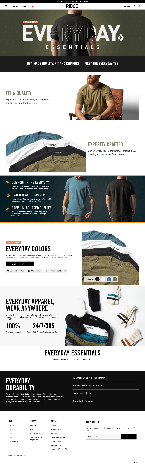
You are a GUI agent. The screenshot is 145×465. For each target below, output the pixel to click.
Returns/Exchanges (58, 437)
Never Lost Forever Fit (59, 449)
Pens (10, 437)
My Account (55, 433)
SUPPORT (127, 6)
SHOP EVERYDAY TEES (20, 264)
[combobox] (138, 463)
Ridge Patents (35, 433)
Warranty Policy (56, 445)
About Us (33, 425)
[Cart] (138, 6)
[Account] (135, 6)
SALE (32, 6)
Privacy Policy (56, 441)
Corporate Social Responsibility (36, 438)
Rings (10, 433)
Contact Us (55, 425)
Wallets (16, 6)
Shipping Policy (56, 429)
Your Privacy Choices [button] (18, 455)
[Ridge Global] (72, 6)
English (136, 463)
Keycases (11, 429)
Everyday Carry (13, 441)
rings (25, 6)
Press (32, 429)
